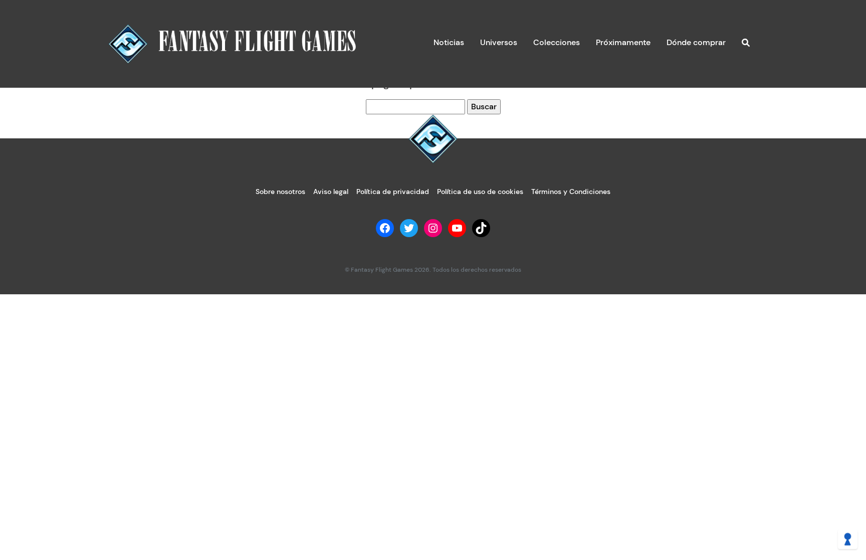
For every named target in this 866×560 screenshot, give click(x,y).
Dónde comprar (696, 42)
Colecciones (556, 42)
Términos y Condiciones (570, 191)
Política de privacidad (392, 191)
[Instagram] (433, 228)
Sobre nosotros (280, 191)
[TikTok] (481, 228)
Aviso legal (330, 191)
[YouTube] (457, 228)
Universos (498, 42)
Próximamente (623, 42)
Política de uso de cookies (480, 191)
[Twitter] (409, 228)
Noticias (449, 42)
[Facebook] (385, 228)
